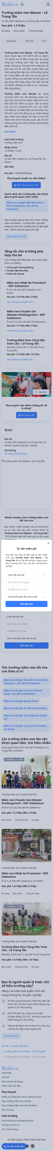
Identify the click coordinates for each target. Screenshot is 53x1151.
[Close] (48, 543)
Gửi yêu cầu (26, 603)
